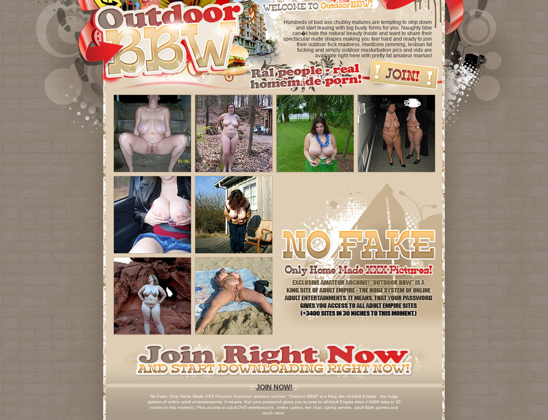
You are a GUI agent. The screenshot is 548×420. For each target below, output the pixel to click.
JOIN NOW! (274, 387)
